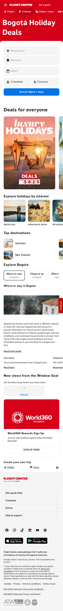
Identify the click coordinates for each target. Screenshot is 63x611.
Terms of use (49, 584)
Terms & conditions (31, 584)
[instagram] (14, 530)
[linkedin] (30, 530)
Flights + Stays (46, 11)
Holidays (26, 11)
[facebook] (7, 530)
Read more (9, 367)
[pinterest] (45, 530)
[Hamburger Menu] (5, 5)
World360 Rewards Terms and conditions (24, 589)
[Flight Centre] (21, 5)
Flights (10, 11)
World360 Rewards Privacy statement (22, 594)
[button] (60, 305)
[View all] (24, 388)
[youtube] (37, 530)
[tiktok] (22, 530)
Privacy (16, 584)
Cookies (7, 584)
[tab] (14, 275)
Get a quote (44, 5)
